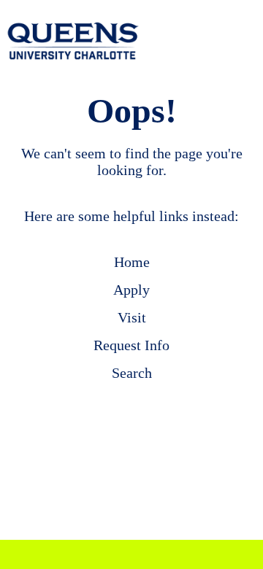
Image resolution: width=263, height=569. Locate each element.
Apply (131, 290)
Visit (132, 317)
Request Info (131, 345)
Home (132, 262)
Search (132, 373)
